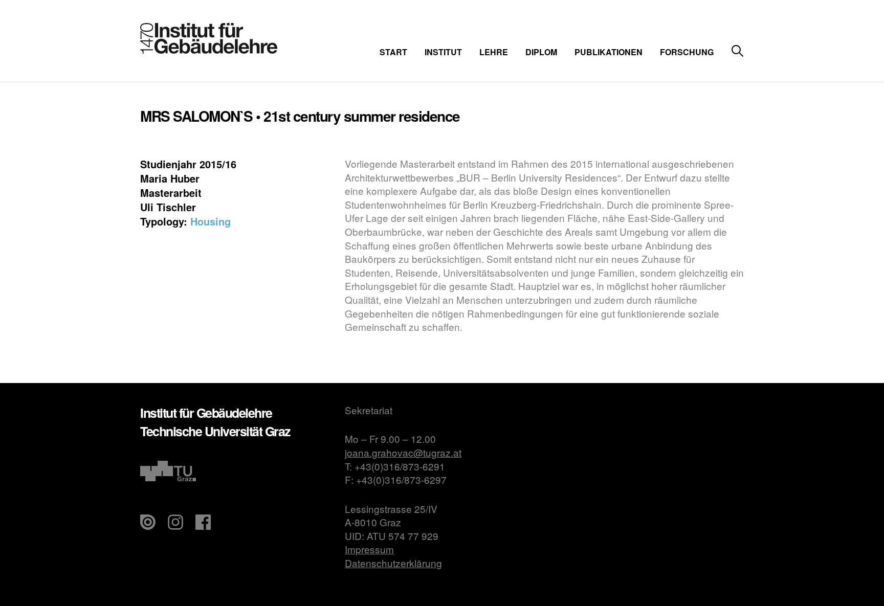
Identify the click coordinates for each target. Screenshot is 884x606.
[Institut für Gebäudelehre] (208, 50)
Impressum (369, 549)
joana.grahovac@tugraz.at (403, 452)
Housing (210, 221)
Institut (443, 52)
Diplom (541, 52)
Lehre (493, 52)
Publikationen (608, 52)
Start (393, 52)
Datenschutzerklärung (393, 563)
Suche (737, 51)
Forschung (687, 52)
